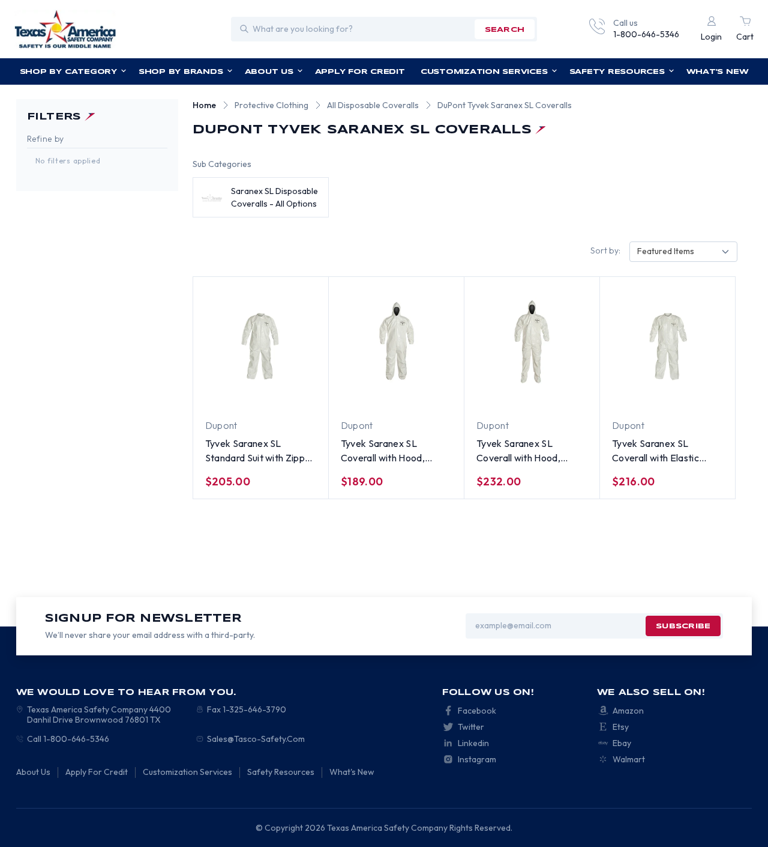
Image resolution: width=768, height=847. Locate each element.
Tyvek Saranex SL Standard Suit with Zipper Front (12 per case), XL (259, 451)
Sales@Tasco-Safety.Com (256, 738)
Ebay (622, 743)
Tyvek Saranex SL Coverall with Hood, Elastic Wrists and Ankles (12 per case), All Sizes (395, 451)
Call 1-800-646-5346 (68, 738)
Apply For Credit (360, 71)
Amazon (628, 710)
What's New (717, 71)
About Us (269, 71)
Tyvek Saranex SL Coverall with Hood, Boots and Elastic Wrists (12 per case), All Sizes (528, 451)
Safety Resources (617, 71)
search (504, 29)
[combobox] (683, 251)
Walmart (629, 759)
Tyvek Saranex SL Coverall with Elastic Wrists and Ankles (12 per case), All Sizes (666, 451)
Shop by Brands (181, 71)
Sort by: (605, 250)
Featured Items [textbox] (665, 251)
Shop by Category (68, 71)
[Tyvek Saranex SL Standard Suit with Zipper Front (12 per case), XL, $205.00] (260, 342)
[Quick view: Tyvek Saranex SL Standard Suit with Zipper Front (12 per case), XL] (250, 396)
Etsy (621, 726)
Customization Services (484, 71)
